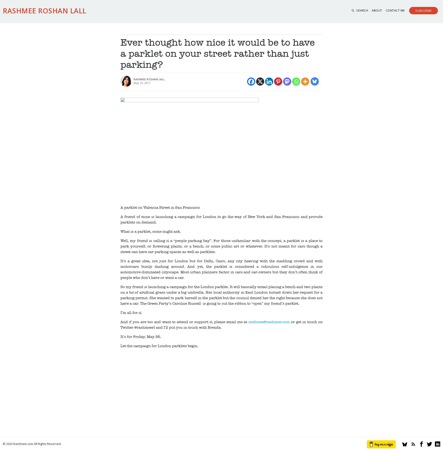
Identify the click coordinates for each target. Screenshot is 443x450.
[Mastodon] (287, 81)
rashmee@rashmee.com (269, 322)
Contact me (395, 10)
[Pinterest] (278, 81)
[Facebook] (251, 81)
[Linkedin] (269, 81)
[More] (305, 81)
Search (362, 10)
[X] (260, 81)
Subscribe (423, 11)
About (377, 10)
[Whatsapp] (296, 81)
